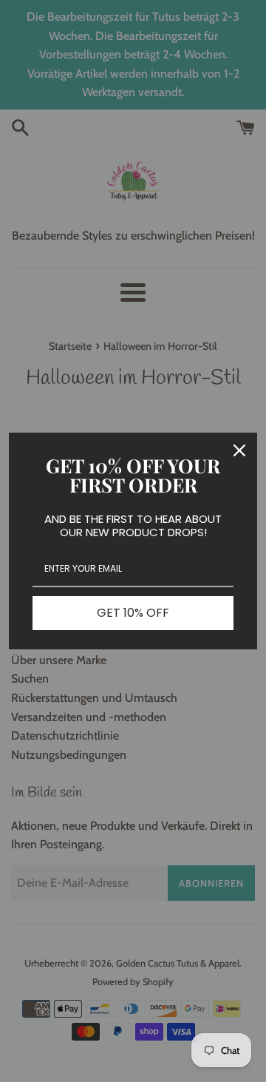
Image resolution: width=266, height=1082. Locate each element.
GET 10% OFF (133, 612)
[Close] (239, 450)
